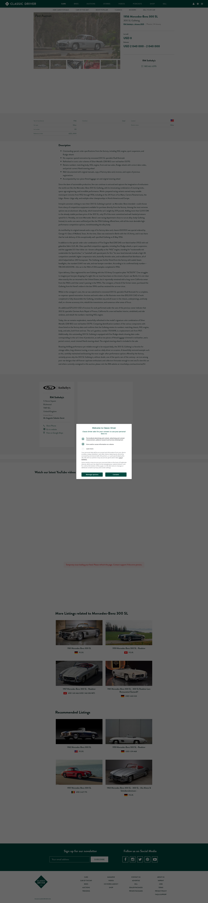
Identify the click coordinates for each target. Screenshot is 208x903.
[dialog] (104, 451)
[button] (104, 448)
